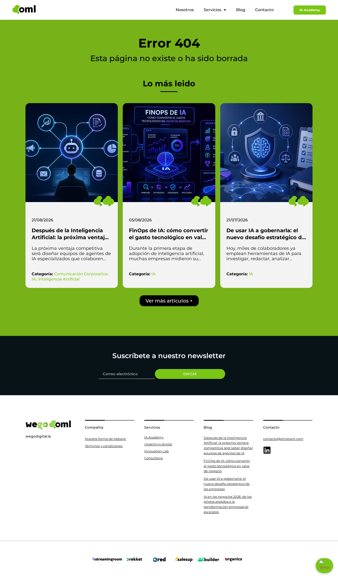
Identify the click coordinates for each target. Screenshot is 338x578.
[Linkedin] (267, 450)
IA (34, 279)
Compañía (94, 427)
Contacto (264, 9)
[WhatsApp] (324, 565)
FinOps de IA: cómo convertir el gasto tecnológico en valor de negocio (168, 237)
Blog (240, 9)
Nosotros (185, 9)
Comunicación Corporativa (81, 274)
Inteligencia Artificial (58, 279)
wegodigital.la (38, 436)
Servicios (212, 9)
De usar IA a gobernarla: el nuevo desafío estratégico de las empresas (265, 237)
